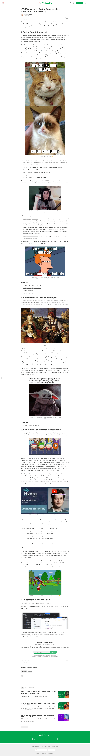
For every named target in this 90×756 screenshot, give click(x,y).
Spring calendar (40, 36)
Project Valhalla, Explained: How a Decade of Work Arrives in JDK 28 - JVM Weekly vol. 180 (38, 692)
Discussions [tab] (31, 687)
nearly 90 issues (28, 22)
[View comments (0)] (25, 18)
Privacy (45, 746)
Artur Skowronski (28, 14)
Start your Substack (41, 750)
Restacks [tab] (30, 671)
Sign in (86, 3)
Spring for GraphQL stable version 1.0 (37, 162)
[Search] (71, 3)
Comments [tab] (24, 671)
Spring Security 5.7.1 (29, 293)
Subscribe (79, 3)
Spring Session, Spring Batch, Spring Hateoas (33, 241)
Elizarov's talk (40, 514)
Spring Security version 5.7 (30, 219)
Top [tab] (22, 687)
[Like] (22, 18)
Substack (38, 753)
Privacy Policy (55, 656)
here (37, 636)
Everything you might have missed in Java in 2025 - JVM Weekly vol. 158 (38, 704)
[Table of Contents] (1, 378)
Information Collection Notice (44, 656)
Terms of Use (51, 655)
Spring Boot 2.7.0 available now (32, 285)
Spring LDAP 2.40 (28, 290)
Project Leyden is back (37, 305)
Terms (48, 746)
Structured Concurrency (47, 462)
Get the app (51, 750)
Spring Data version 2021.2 (30, 228)
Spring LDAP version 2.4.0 (30, 236)
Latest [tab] (26, 687)
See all (23, 727)
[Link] (19, 32)
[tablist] (26, 671)
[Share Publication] (73, 3)
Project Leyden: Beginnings (31, 425)
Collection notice (54, 746)
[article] (45, 695)
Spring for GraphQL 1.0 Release (32, 288)
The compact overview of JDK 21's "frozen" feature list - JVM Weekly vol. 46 (38, 716)
